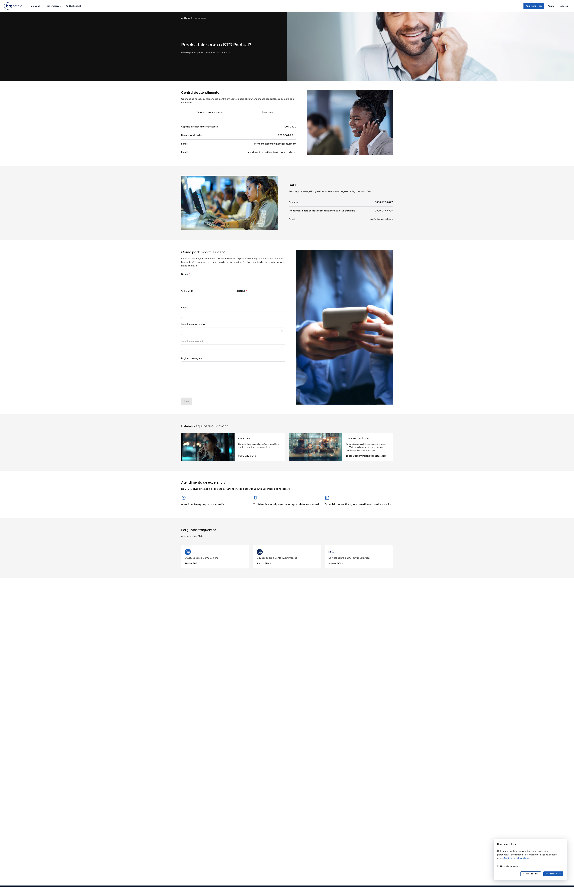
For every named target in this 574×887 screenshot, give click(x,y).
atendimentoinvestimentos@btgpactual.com (272, 152)
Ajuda (551, 6)
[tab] (210, 112)
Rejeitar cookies (530, 874)
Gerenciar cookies (509, 866)
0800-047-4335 (384, 210)
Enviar (186, 401)
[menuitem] (36, 6)
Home (187, 18)
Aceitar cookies (553, 874)
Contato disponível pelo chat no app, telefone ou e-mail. (286, 504)
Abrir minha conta (534, 6)
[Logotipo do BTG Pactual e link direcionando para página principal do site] (13, 6)
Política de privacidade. (516, 858)
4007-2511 (289, 126)
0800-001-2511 (287, 135)
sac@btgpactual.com (381, 219)
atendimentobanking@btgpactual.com (275, 143)
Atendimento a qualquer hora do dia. (203, 504)
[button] (533, 6)
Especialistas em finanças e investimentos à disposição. (358, 504)
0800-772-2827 (384, 202)
